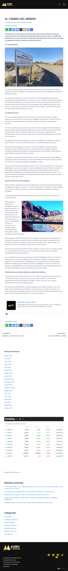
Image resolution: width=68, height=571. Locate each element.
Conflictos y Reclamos (11, 519)
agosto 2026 (8, 356)
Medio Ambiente (9, 522)
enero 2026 (7, 376)
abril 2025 (7, 402)
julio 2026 (7, 358)
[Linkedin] (49, 555)
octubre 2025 (8, 385)
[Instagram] (53, 555)
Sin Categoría (8, 534)
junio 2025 (7, 396)
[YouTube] (57, 557)
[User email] (7, 314)
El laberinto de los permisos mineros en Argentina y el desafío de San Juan (26, 494)
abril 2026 (7, 367)
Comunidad (7, 516)
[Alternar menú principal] (64, 4)
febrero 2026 (8, 373)
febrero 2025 (8, 408)
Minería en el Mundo (10, 528)
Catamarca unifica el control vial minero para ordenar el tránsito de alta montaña (28, 502)
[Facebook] (58, 555)
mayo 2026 (7, 364)
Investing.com (15, 472)
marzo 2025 (8, 405)
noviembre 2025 (9, 382)
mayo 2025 (7, 399)
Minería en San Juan (10, 531)
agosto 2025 (8, 390)
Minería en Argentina (10, 525)
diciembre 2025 (9, 379)
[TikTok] (62, 555)
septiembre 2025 (9, 388)
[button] (59, 4)
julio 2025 (7, 393)
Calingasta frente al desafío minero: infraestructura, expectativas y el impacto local (29, 491)
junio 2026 (7, 361)
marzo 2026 (8, 370)
